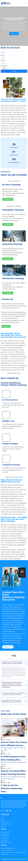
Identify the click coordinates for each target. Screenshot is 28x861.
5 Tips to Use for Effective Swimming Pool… (11, 788)
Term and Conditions (6, 824)
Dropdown (4, 66)
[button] (14, 663)
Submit (14, 71)
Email (2, 55)
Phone (3, 60)
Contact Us (3, 826)
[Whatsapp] (4, 810)
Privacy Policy (4, 821)
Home (2, 817)
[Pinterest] (10, 810)
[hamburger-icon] (25, 3)
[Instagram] (1, 810)
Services (3, 819)
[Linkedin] (7, 810)
